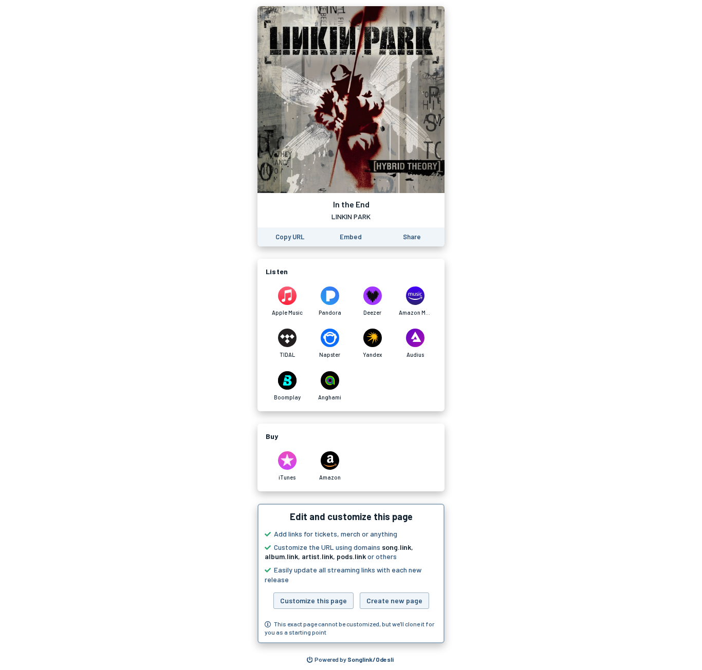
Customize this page (313, 600)
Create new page (394, 600)
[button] (351, 573)
